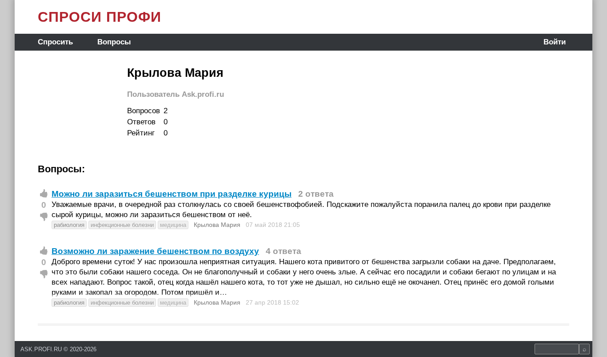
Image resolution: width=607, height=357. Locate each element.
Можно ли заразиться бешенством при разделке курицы (172, 193)
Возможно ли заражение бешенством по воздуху (155, 251)
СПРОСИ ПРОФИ (99, 17)
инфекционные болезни (122, 225)
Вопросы (114, 42)
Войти (554, 42)
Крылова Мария (217, 224)
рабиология (69, 225)
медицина (173, 225)
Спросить (55, 42)
